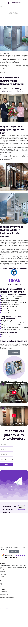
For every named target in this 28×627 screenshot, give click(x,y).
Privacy (2, 601)
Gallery (2, 576)
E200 (1, 585)
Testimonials (3, 574)
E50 (1, 586)
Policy (6, 601)
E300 (1, 583)
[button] (1, 109)
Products (2, 573)
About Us (2, 571)
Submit (6, 464)
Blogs (1, 578)
